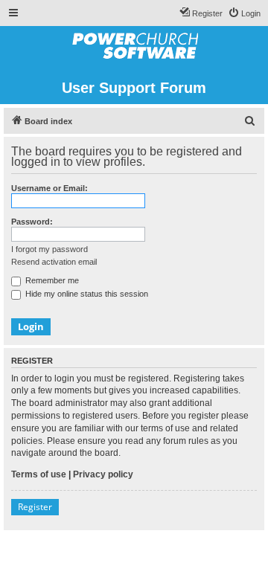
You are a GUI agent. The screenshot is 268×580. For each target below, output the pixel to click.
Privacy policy (103, 474)
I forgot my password (49, 249)
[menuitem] (244, 13)
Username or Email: (49, 188)
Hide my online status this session (85, 293)
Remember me (51, 280)
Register (35, 506)
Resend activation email (54, 261)
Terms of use (38, 474)
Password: (32, 221)
